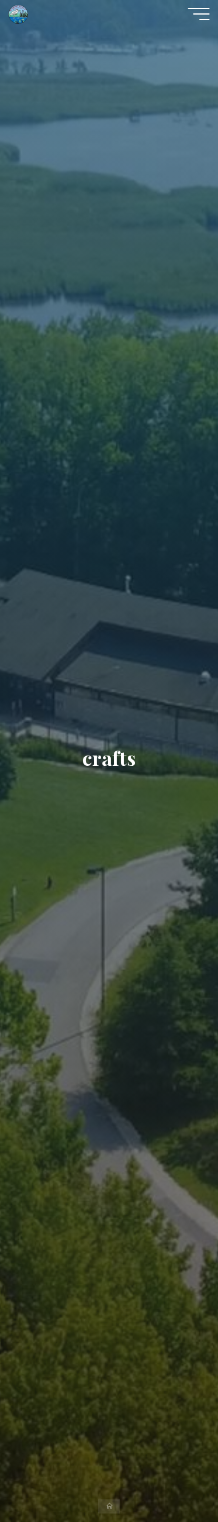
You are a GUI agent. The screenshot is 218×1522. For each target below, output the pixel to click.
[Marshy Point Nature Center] (18, 13)
